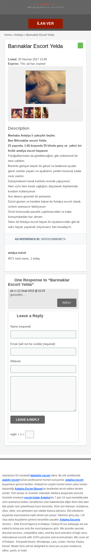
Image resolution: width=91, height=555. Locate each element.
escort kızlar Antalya (37, 497)
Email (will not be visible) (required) (32, 344)
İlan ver (45, 23)
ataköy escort (11, 479)
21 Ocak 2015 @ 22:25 (31, 290)
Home (8, 34)
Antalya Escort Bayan (28, 488)
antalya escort (74, 479)
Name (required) (20, 326)
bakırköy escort (40, 475)
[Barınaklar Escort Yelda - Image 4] (45, 119)
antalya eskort (17, 252)
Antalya (18, 34)
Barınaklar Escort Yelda (35, 46)
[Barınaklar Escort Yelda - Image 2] (29, 119)
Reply (67, 302)
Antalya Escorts (70, 519)
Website (15, 361)
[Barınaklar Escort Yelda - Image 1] (17, 119)
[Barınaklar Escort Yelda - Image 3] (38, 119)
